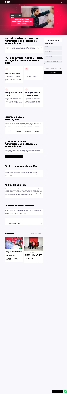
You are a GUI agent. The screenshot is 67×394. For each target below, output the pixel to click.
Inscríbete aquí (57, 392)
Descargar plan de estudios (14, 157)
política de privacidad (56, 63)
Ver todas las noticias (36, 233)
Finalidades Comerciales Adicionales (52, 70)
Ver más (18, 259)
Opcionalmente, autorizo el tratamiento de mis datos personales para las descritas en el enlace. (54, 69)
